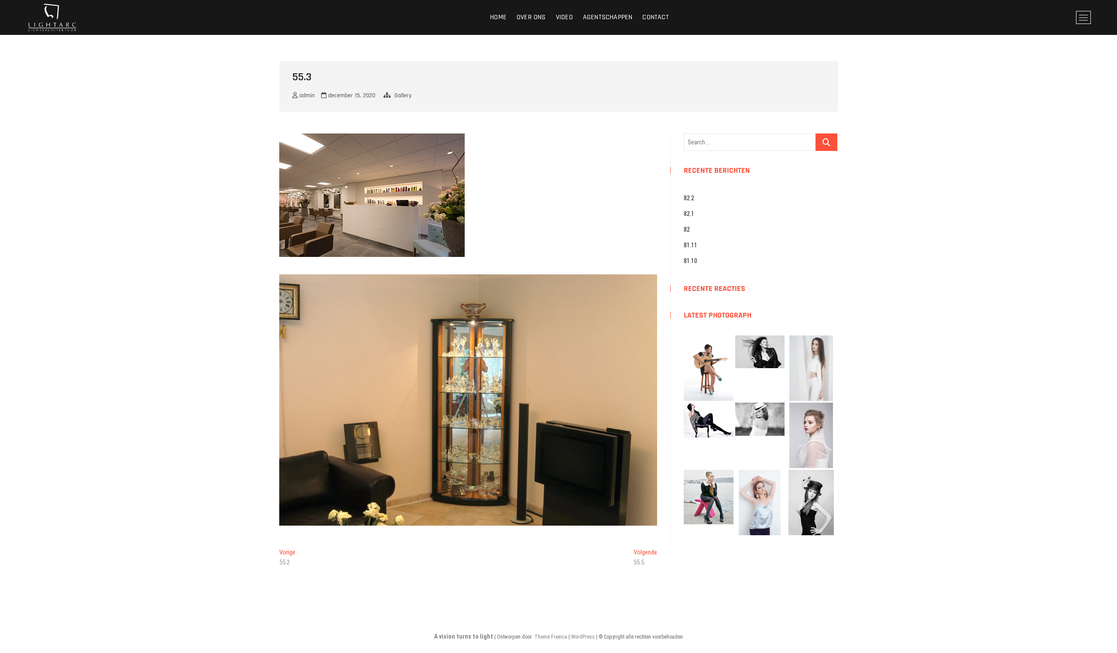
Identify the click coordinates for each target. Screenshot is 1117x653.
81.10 (690, 261)
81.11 (690, 245)
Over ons (531, 17)
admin (306, 95)
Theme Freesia (551, 637)
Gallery (402, 95)
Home (498, 17)
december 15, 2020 (350, 95)
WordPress (583, 637)
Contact (655, 17)
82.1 (689, 214)
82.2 (689, 198)
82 (687, 229)
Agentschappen (608, 17)
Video (564, 17)
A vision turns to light (463, 636)
